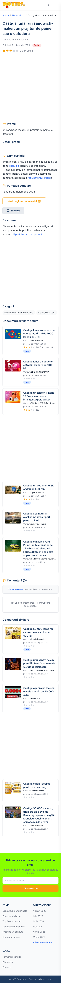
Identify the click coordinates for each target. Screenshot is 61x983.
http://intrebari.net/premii (27, 234)
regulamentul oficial (39, 177)
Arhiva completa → (42, 942)
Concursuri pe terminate (15, 910)
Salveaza (15, 210)
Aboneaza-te (31, 888)
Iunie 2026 (38, 921)
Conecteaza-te (15, 589)
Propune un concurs (13, 931)
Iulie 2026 (38, 916)
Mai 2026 (38, 926)
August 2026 (39, 910)
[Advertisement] (30, 87)
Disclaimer (8, 962)
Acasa (6, 15)
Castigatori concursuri (14, 926)
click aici (14, 165)
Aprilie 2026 (39, 931)
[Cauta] (48, 5)
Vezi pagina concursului (22, 201)
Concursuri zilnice (11, 916)
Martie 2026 (39, 937)
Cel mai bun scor (46, 312)
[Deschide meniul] (55, 5)
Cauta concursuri (11, 937)
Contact (7, 967)
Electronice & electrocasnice (18, 15)
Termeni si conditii (12, 956)
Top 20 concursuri (12, 921)
